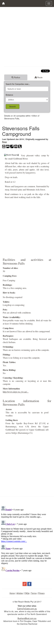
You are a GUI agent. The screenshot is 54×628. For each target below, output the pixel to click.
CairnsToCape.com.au (27, 608)
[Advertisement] (27, 37)
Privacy (41, 593)
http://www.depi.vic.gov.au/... (16, 391)
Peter (4, 142)
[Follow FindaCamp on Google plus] (25, 583)
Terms (34, 593)
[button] (5, 155)
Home (12, 593)
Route (40, 77)
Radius (16, 77)
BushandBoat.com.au (27, 618)
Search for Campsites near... (18, 84)
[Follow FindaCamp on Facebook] (29, 583)
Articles (19, 593)
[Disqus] (27, 539)
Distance (9, 95)
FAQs (27, 593)
